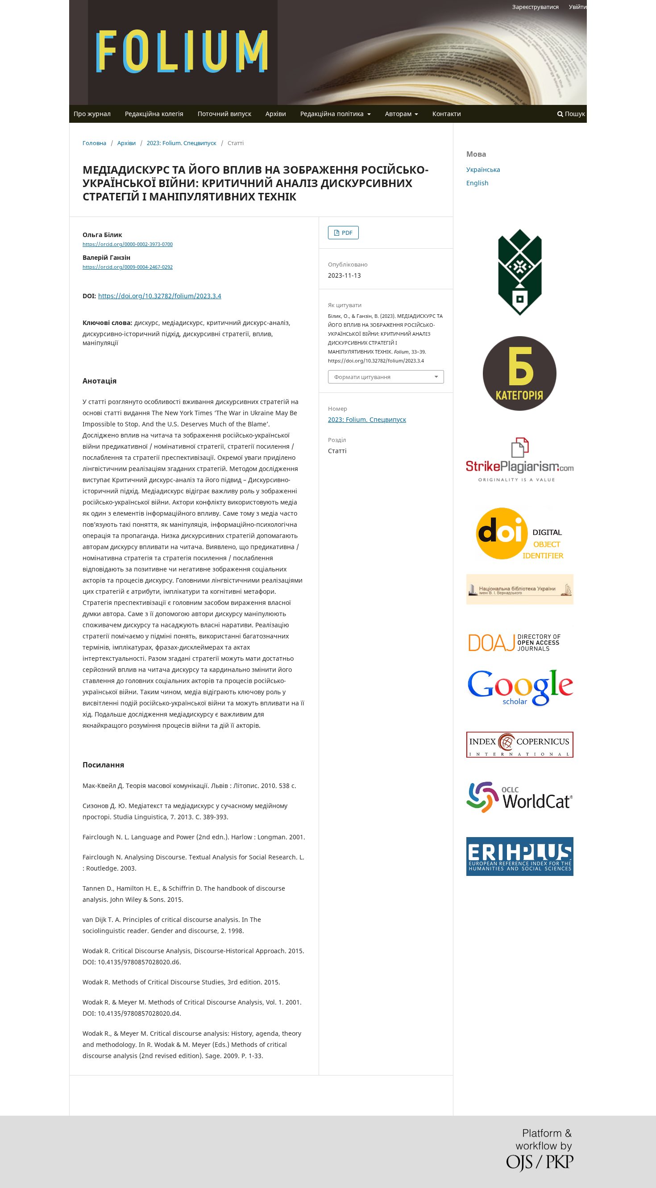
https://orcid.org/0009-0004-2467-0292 (128, 267)
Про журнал (92, 113)
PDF (346, 233)
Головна (94, 143)
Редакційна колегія (154, 113)
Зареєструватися (535, 7)
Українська (483, 169)
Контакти (446, 113)
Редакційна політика (332, 113)
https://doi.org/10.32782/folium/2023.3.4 (159, 296)
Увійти (578, 7)
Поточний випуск (224, 113)
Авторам (399, 113)
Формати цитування (362, 377)
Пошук (574, 113)
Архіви (276, 113)
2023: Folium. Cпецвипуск (181, 143)
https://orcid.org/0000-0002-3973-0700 (128, 244)
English (477, 183)
